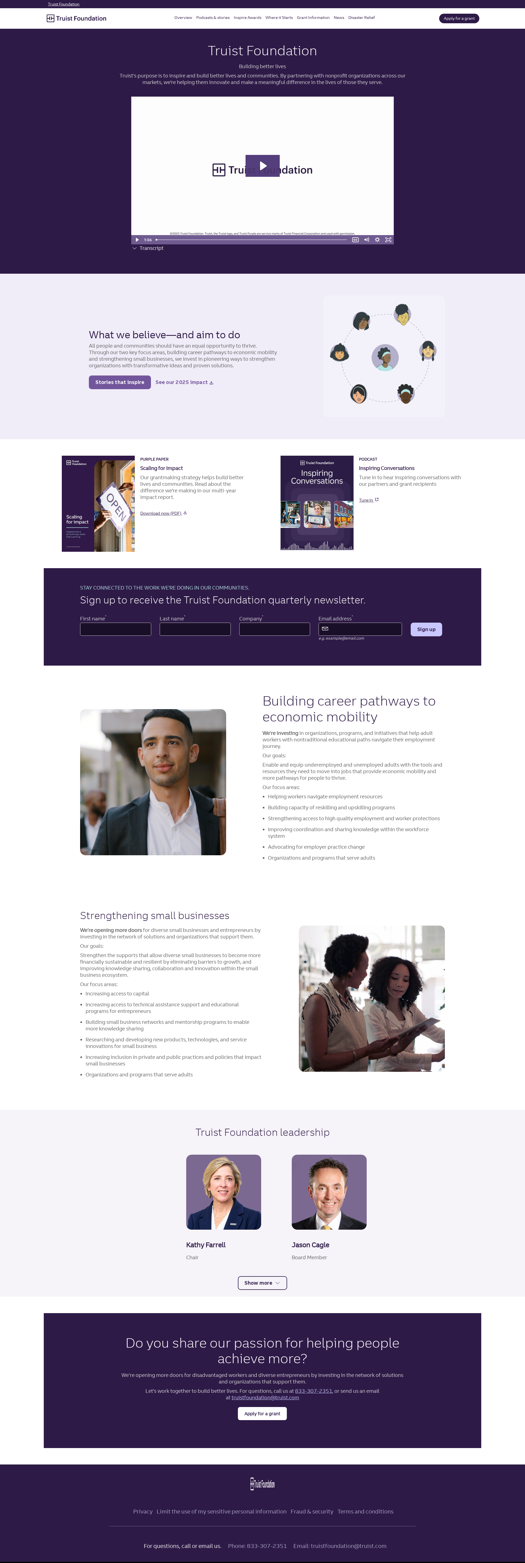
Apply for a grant (459, 18)
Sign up (426, 629)
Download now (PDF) (178, 513)
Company (251, 619)
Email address (336, 619)
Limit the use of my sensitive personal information (222, 1511)
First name (93, 619)
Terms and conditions (365, 1511)
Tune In (384, 500)
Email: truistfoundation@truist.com (340, 1545)
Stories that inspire (119, 382)
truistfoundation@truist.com (265, 1397)
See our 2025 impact (185, 384)
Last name (172, 619)
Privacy (143, 1511)
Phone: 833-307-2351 (257, 1545)
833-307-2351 (313, 1391)
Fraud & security (312, 1511)
